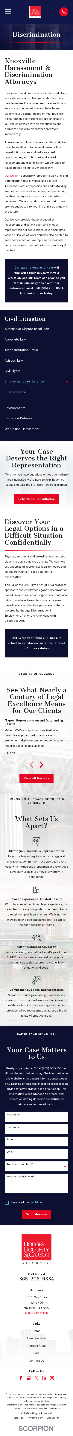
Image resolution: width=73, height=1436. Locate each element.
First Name (13, 1114)
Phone (10, 1139)
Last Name (13, 1127)
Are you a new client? (20, 1164)
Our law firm (12, 176)
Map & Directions (36, 1313)
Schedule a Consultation (36, 499)
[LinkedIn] (44, 1378)
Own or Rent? (15, 1198)
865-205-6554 (36, 1279)
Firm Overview (36, 1338)
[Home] (35, 12)
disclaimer (36, 1202)
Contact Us (36, 1361)
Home (36, 1331)
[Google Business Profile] (29, 1378)
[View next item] (41, 764)
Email (10, 1151)
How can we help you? (20, 1176)
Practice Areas (36, 1346)
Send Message (36, 1214)
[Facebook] (21, 1378)
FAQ (36, 1353)
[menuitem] (36, 329)
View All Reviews (36, 778)
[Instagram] (52, 1378)
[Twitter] (36, 1378)
